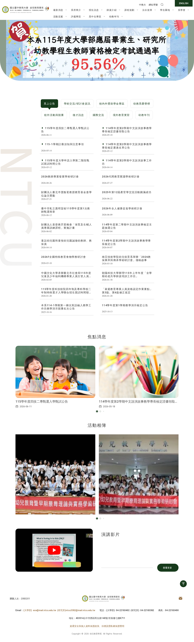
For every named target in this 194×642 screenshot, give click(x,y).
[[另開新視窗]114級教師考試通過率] (97, 50)
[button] (92, 76)
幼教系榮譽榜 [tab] (141, 103)
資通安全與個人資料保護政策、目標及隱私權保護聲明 (97, 626)
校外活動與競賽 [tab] (54, 115)
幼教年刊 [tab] (144, 115)
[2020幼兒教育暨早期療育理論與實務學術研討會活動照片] (139, 474)
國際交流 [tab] (98, 115)
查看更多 (167, 567)
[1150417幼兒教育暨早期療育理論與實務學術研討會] (55, 474)
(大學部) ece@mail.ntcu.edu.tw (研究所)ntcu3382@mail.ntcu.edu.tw (59, 610)
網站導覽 (153, 4)
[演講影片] (54, 550)
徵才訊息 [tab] (78, 115)
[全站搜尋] (162, 5)
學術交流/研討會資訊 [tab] (77, 103)
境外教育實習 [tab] (121, 115)
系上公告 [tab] (49, 103)
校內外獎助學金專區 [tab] (112, 103)
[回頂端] (183, 583)
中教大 (142, 4)
